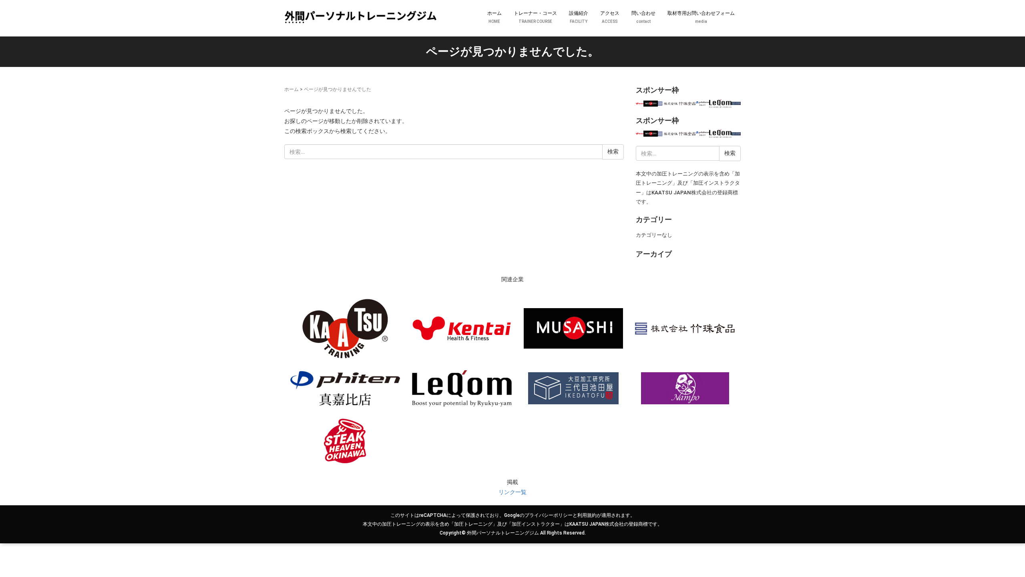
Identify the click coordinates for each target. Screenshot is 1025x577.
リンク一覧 (512, 492)
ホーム (291, 89)
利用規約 (587, 515)
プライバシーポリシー (549, 515)
